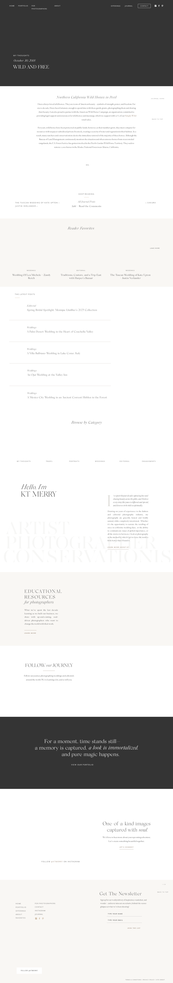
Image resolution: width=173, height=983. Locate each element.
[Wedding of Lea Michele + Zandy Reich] (31, 251)
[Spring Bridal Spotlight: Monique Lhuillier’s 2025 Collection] (16, 309)
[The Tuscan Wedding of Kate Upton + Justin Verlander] (130, 251)
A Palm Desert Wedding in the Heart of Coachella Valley (60, 331)
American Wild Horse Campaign (96, 233)
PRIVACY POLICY (149, 980)
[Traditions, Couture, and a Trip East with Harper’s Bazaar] (81, 251)
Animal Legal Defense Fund (61, 233)
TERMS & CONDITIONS (133, 980)
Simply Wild (130, 116)
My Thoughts (21, 56)
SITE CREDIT (160, 980)
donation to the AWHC (58, 241)
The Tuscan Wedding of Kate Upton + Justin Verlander (130, 276)
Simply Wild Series (103, 241)
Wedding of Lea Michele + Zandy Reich (31, 276)
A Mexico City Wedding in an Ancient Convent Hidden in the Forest (67, 397)
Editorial (81, 270)
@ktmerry (57, 862)
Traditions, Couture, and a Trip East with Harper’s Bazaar (81, 276)
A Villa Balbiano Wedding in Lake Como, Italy (53, 353)
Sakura (151, 203)
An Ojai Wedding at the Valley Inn (47, 374)
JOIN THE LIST (134, 928)
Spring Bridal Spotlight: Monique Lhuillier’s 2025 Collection (62, 309)
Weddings (31, 270)
